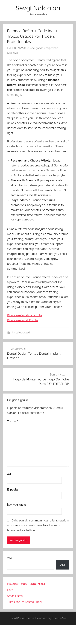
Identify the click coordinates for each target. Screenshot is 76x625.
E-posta (13, 489)
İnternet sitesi (16, 505)
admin (54, 48)
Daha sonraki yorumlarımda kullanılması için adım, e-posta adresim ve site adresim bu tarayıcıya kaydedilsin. (38, 525)
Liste (10, 590)
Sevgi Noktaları (38, 8)
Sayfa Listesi (15, 596)
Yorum (12, 421)
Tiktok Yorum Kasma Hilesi (24, 602)
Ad (10, 474)
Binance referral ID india (22, 320)
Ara (9, 557)
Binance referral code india (24, 315)
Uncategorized (21, 332)
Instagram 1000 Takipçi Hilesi (26, 583)
